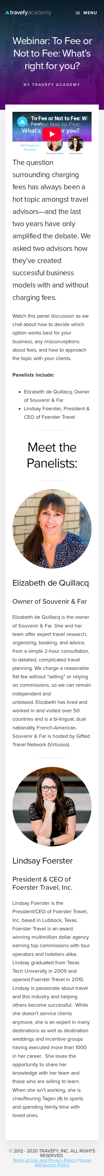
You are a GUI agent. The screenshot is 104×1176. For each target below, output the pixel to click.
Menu (90, 12)
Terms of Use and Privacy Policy (44, 1160)
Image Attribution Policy (63, 1162)
